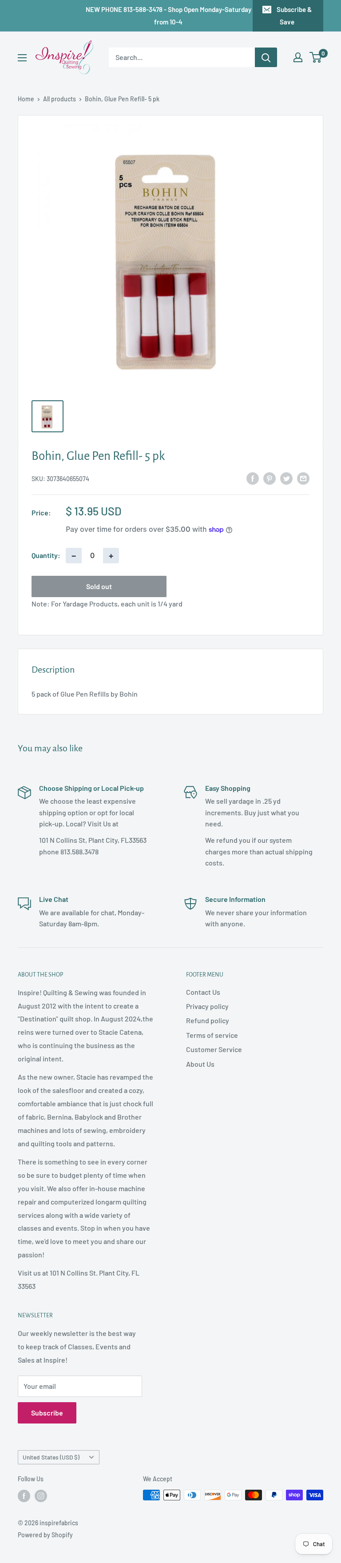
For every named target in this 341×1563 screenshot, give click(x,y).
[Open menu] (22, 57)
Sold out (99, 586)
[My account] (297, 57)
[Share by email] (303, 478)
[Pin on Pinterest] (269, 478)
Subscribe (47, 1412)
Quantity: (46, 555)
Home (26, 99)
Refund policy (207, 1020)
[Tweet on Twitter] (286, 478)
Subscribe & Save (294, 15)
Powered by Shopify (45, 1535)
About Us (200, 1064)
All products (59, 99)
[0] (315, 57)
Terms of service (212, 1035)
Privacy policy (207, 1006)
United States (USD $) (51, 1457)
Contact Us (203, 992)
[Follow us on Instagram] (41, 1496)
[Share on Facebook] (252, 478)
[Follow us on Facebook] (24, 1496)
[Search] (266, 57)
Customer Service (214, 1049)
